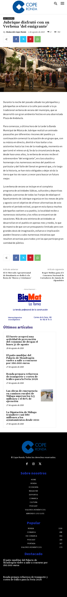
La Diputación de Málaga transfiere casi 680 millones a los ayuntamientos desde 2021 (22, 416)
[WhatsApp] (37, 39)
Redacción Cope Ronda (16, 32)
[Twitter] (23, 39)
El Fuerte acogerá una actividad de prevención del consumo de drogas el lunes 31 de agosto (22, 340)
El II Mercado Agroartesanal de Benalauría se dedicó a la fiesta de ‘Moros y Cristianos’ (17, 275)
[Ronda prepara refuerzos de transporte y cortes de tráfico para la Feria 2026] (47, 378)
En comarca (9, 18)
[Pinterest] (30, 39)
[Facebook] (16, 39)
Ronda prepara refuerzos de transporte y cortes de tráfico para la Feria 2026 (22, 377)
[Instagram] (33, 464)
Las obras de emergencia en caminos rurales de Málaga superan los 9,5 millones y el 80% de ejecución (21, 396)
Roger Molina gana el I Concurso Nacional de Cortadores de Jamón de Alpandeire (52, 277)
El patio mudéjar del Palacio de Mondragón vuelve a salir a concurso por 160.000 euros (21, 359)
